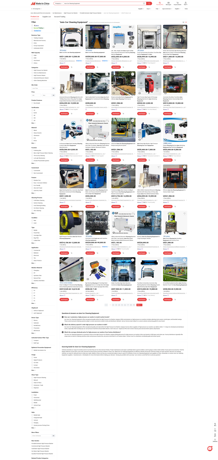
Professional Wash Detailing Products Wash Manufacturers (71, 145)
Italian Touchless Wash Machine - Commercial (121, 284)
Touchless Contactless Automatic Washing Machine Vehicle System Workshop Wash (148, 285)
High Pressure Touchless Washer (71, 237)
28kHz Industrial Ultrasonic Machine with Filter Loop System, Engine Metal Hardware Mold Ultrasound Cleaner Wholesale (123, 238)
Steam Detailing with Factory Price (172, 239)
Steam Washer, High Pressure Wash (147, 144)
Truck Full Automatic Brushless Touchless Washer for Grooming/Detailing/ (149, 53)
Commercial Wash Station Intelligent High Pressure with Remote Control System (123, 192)
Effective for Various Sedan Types (174, 191)
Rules (186, 9)
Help (157, 9)
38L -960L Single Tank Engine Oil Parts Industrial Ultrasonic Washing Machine (123, 52)
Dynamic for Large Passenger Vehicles (148, 237)
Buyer (148, 9)
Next (138, 305)
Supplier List (46, 17)
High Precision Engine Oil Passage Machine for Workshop (147, 99)
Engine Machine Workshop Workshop (174, 146)
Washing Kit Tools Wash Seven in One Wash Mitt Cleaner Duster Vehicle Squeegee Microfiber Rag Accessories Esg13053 (97, 285)
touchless (70, 52)
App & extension (166, 9)
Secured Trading (59, 17)
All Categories (36, 9)
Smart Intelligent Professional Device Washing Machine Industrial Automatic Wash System (72, 286)
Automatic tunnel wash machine (96, 239)
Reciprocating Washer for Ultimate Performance (122, 98)
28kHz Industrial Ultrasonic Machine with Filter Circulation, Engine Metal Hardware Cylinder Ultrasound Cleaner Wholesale (97, 145)
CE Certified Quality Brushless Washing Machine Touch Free (175, 284)
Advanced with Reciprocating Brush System (123, 144)
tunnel (95, 52)
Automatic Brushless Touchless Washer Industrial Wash (173, 99)
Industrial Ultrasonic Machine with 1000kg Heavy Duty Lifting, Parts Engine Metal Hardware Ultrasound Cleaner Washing (71, 99)
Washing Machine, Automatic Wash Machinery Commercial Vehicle (71, 191)
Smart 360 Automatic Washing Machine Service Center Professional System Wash (174, 52)
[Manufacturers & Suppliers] (40, 3)
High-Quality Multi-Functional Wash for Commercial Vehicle (97, 98)
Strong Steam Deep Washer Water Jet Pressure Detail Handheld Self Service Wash (96, 191)
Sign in (185, 4)
